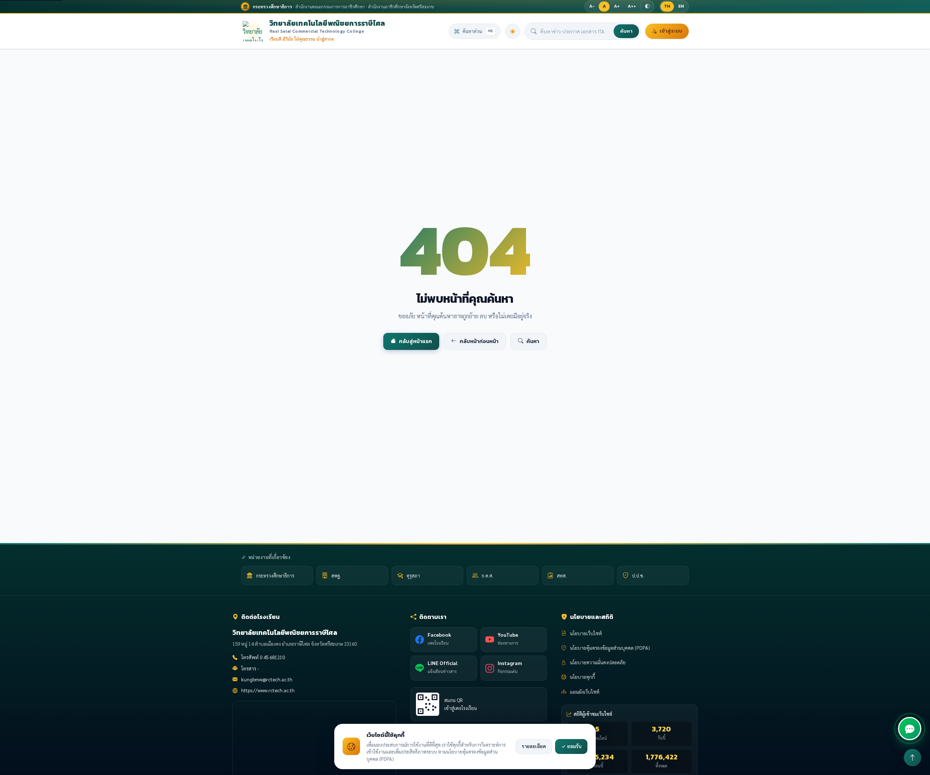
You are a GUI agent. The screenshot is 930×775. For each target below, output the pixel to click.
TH (667, 6)
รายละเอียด (534, 746)
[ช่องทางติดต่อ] (909, 728)
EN (681, 6)
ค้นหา (626, 31)
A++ (632, 6)
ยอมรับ (574, 746)
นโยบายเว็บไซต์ (586, 633)
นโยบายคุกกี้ (582, 677)
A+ (617, 6)
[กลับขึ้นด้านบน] (912, 757)
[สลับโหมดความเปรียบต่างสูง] (647, 6)
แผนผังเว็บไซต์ (584, 692)
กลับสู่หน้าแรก (415, 341)
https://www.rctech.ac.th (268, 690)
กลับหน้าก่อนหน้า (479, 341)
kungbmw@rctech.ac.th (266, 679)
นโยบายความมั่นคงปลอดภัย (598, 662)
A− (591, 6)
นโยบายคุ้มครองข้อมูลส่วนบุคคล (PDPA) (610, 648)
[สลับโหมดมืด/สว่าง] (512, 31)
